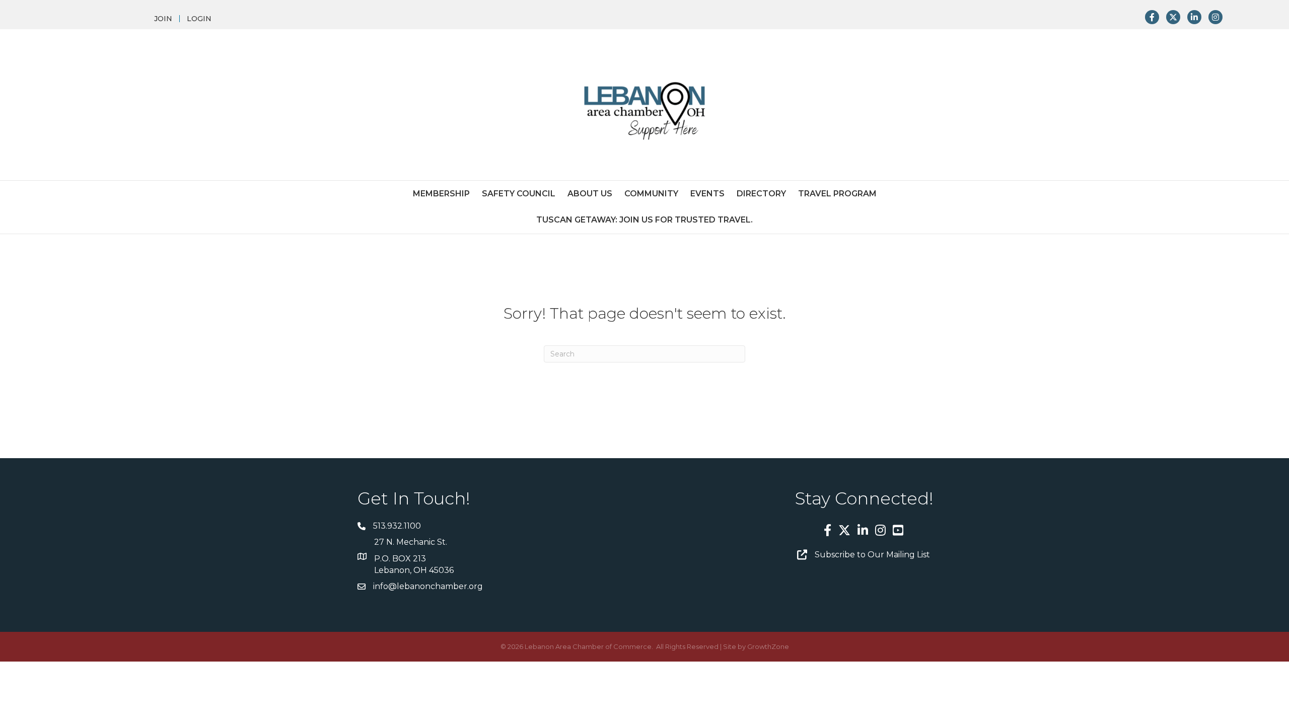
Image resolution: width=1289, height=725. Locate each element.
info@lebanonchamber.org (428, 586)
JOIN (163, 18)
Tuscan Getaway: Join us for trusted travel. (644, 220)
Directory (761, 193)
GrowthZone (768, 646)
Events (707, 193)
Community (651, 193)
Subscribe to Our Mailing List (872, 554)
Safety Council (518, 193)
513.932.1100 (397, 526)
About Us (589, 193)
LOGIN (199, 18)
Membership (441, 193)
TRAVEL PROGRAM (837, 193)
